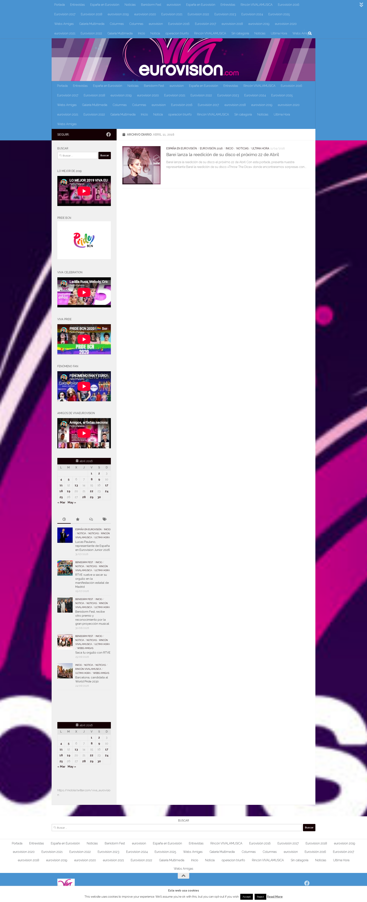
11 (61, 485)
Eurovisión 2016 (288, 5)
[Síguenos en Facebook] (108, 134)
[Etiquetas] (104, 519)
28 (84, 497)
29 (91, 497)
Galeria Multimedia (91, 24)
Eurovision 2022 (198, 14)
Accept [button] (247, 896)
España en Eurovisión (104, 5)
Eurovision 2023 (225, 14)
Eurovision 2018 (91, 14)
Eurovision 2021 (171, 14)
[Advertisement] (79, 705)
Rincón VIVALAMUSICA (257, 5)
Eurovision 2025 (279, 14)
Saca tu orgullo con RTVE (92, 652)
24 (107, 491)
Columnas (117, 24)
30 (99, 497)
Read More (275, 896)
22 (91, 491)
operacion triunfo (177, 33)
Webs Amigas (64, 24)
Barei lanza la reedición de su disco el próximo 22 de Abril (222, 154)
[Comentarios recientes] (90, 519)
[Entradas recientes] (64, 519)
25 (61, 497)
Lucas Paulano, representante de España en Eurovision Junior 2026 (92, 546)
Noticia (155, 33)
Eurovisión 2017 (65, 14)
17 (106, 485)
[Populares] (77, 519)
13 (76, 485)
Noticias (130, 5)
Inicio (141, 33)
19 (68, 491)
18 (61, 491)
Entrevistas (77, 5)
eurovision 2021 (64, 33)
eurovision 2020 (145, 14)
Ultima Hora (279, 33)
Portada (59, 5)
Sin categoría (240, 33)
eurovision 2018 (232, 24)
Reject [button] (260, 896)
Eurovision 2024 (252, 14)
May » (72, 502)
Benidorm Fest (151, 5)
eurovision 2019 (118, 14)
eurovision (174, 5)
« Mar (61, 502)
